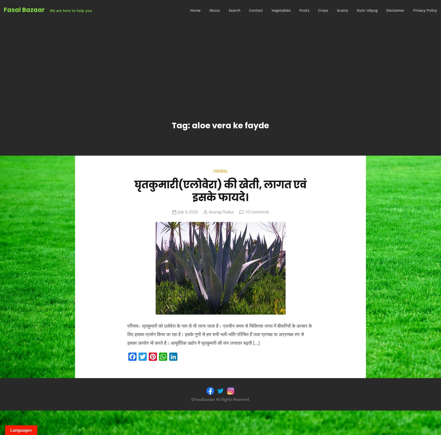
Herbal (220, 170)
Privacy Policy (425, 10)
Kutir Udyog (367, 10)
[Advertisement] (220, 59)
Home (195, 10)
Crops (323, 10)
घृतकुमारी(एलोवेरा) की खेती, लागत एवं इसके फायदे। (220, 191)
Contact (256, 10)
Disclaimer (395, 10)
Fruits (304, 10)
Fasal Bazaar (24, 10)
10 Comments (257, 211)
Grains (342, 10)
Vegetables (281, 10)
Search (234, 10)
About (214, 10)
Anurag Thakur (221, 211)
